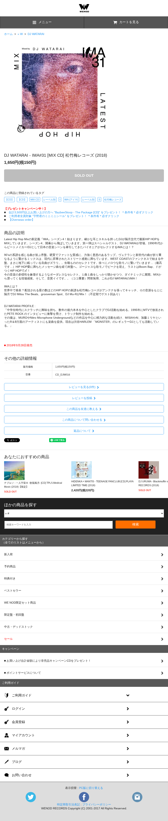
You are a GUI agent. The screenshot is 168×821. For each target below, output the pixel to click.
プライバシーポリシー (96, 804)
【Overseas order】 (22, 219)
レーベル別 (49, 199)
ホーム (8, 34)
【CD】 (9, 199)
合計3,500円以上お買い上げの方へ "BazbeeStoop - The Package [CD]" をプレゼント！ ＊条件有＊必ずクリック (81, 212)
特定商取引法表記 (68, 804)
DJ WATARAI (36, 34)
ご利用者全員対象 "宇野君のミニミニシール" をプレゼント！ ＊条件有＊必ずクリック (64, 216)
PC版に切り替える (91, 788)
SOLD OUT (84, 175)
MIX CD (35, 199)
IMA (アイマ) (71, 199)
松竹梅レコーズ (112, 199)
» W (20, 34)
